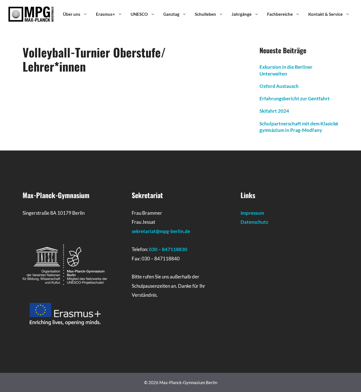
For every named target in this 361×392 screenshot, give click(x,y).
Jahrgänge (242, 14)
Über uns (71, 14)
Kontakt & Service (325, 14)
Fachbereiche (280, 14)
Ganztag (171, 14)
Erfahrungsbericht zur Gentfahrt (294, 98)
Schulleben (205, 14)
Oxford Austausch (279, 86)
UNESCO (139, 14)
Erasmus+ (105, 14)
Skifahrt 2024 (274, 111)
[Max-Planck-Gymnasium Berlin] (31, 13)
